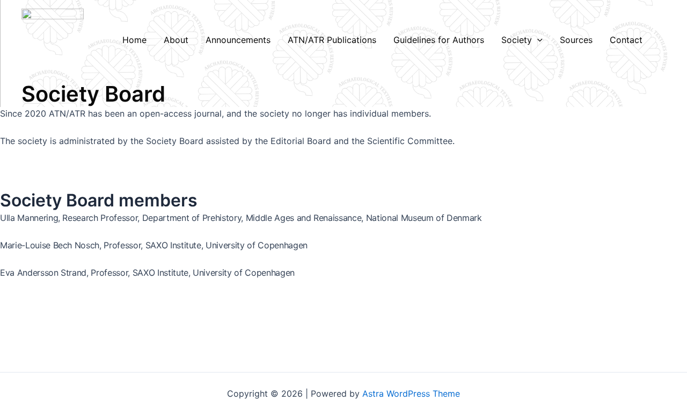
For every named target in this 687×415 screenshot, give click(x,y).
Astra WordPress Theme (411, 393)
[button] (537, 39)
